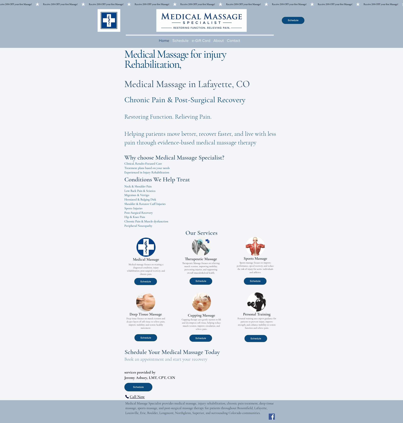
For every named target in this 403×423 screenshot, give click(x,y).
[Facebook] (272, 417)
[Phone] (127, 396)
